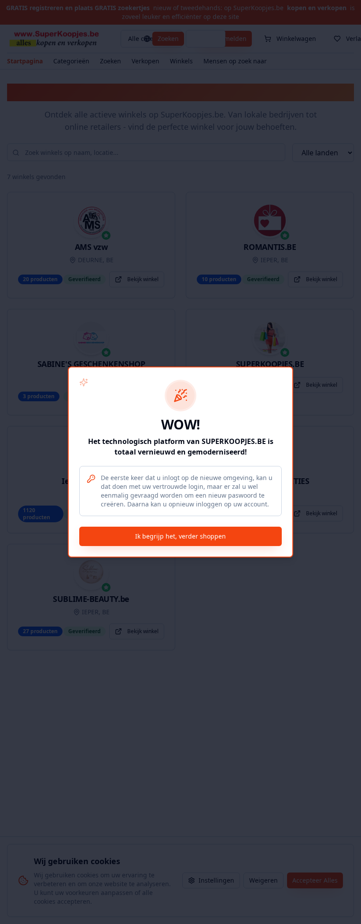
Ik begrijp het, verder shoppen (180, 536)
